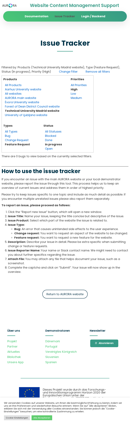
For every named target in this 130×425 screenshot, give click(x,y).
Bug (7, 136)
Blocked (50, 136)
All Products (13, 85)
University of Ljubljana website (26, 115)
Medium (76, 98)
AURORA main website (20, 98)
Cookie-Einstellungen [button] (17, 417)
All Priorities (79, 85)
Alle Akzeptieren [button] (41, 417)
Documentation (36, 16)
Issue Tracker (65, 16)
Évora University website (22, 102)
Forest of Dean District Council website (32, 106)
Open (49, 149)
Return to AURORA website (65, 294)
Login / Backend (93, 16)
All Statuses (53, 131)
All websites (13, 94)
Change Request (17, 140)
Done (48, 140)
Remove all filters (98, 72)
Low (73, 94)
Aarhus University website (23, 89)
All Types (11, 131)
